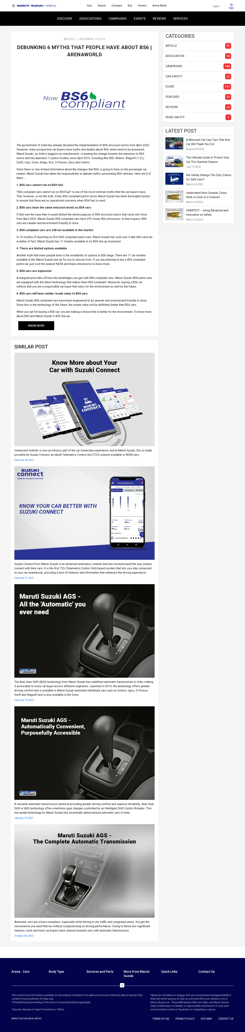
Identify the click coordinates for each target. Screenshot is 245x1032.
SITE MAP (206, 1018)
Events (140, 18)
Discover (64, 18)
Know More (36, 325)
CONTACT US (226, 1018)
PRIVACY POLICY (185, 1018)
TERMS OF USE (160, 1018)
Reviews (159, 18)
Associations (90, 18)
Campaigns (118, 18)
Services (180, 18)
